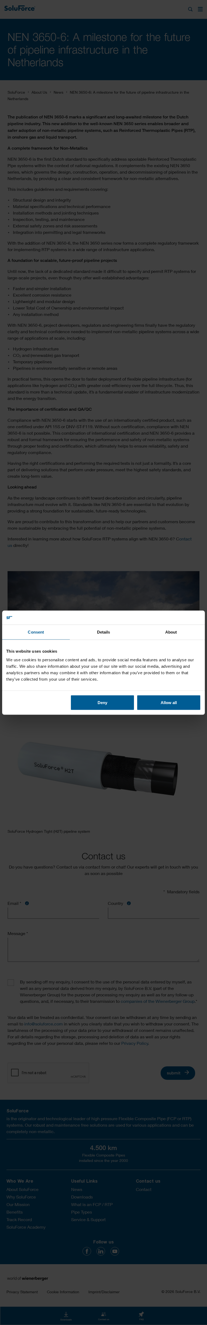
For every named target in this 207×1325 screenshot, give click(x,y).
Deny (102, 702)
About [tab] (171, 632)
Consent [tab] (36, 632)
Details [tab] (103, 632)
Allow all (169, 702)
